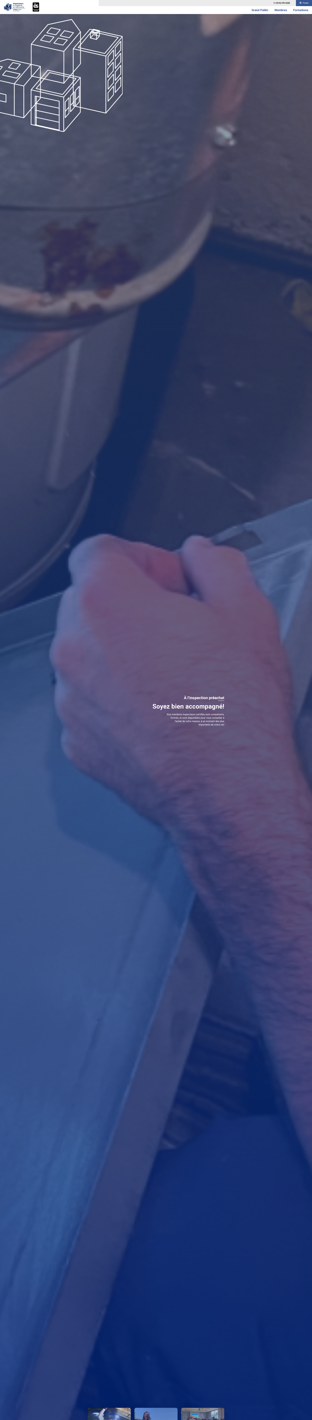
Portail (305, 3)
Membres (280, 10)
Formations (300, 10)
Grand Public (260, 10)
